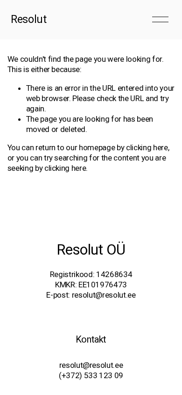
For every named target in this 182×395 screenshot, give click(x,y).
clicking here (147, 147)
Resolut (28, 19)
